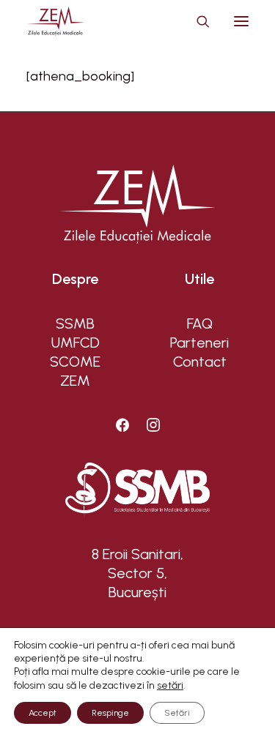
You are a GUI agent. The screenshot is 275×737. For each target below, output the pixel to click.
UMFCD (75, 342)
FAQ (200, 323)
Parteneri (199, 342)
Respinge (110, 713)
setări (170, 685)
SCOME (75, 361)
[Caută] (196, 21)
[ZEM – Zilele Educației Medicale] (55, 21)
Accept (42, 713)
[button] (241, 21)
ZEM (75, 380)
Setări (177, 713)
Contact (200, 361)
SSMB (75, 323)
